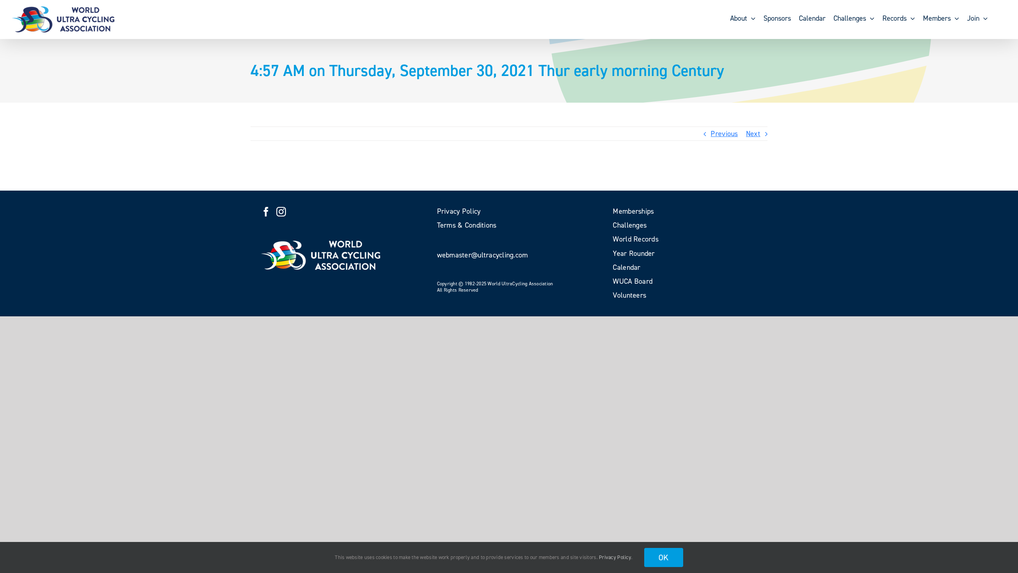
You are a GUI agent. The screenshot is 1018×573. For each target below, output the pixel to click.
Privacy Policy (615, 557)
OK (664, 557)
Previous (724, 133)
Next (753, 133)
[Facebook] (266, 212)
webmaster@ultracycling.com (482, 255)
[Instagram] (281, 212)
